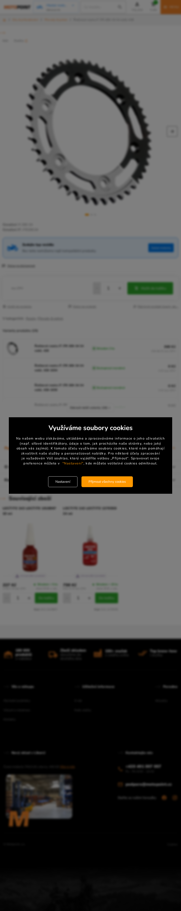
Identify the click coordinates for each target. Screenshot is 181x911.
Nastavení (62, 481)
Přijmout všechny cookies (107, 481)
